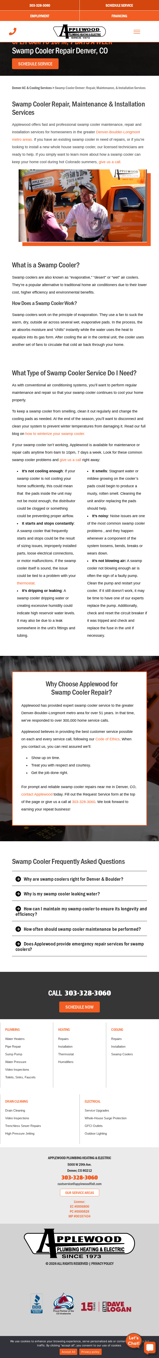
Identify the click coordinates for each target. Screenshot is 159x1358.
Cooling (117, 1029)
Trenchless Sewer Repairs (23, 1126)
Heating (64, 1029)
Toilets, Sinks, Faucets (20, 1077)
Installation (65, 1046)
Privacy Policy (102, 1263)
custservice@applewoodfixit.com (80, 1183)
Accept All (68, 1351)
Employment (39, 15)
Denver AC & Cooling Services (32, 87)
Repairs (63, 1039)
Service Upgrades (97, 1110)
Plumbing (12, 1029)
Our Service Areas (79, 1192)
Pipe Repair (13, 1046)
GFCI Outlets (94, 1126)
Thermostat (66, 1054)
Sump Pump (13, 1054)
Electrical (92, 1101)
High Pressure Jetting (19, 1133)
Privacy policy (90, 1351)
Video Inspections (17, 1069)
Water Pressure (15, 1062)
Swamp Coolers (122, 1054)
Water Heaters (15, 1039)
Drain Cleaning (16, 1101)
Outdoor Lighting (96, 1133)
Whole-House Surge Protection (105, 1118)
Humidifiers (65, 1062)
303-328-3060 (39, 5)
